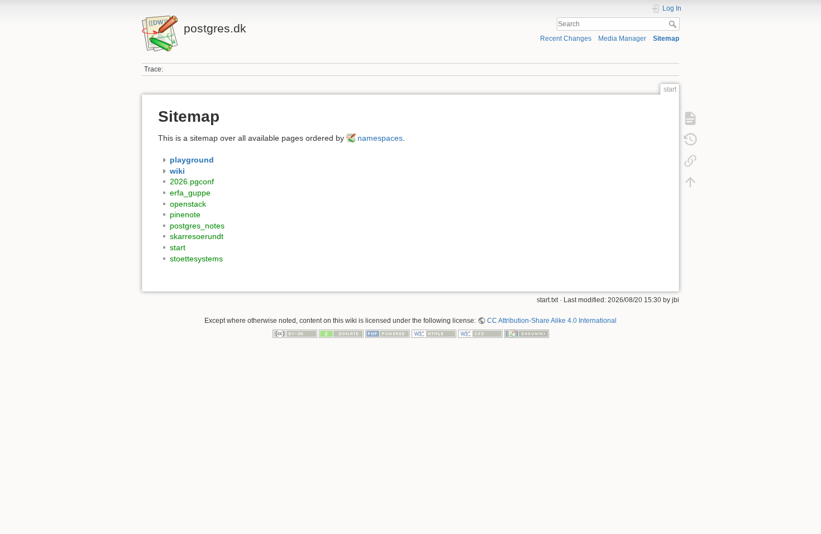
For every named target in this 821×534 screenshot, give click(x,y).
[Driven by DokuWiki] (526, 333)
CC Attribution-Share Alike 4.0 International (552, 321)
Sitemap (666, 38)
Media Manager (622, 38)
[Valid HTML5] (434, 333)
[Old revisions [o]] (690, 139)
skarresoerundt (196, 236)
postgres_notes (197, 225)
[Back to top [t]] (690, 182)
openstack (188, 203)
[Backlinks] (690, 160)
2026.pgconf (192, 181)
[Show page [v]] (690, 118)
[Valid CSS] (480, 333)
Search (674, 24)
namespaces (380, 138)
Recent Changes (565, 38)
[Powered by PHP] (387, 333)
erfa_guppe (190, 192)
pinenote (185, 214)
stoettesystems (196, 258)
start (177, 247)
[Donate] (341, 333)
